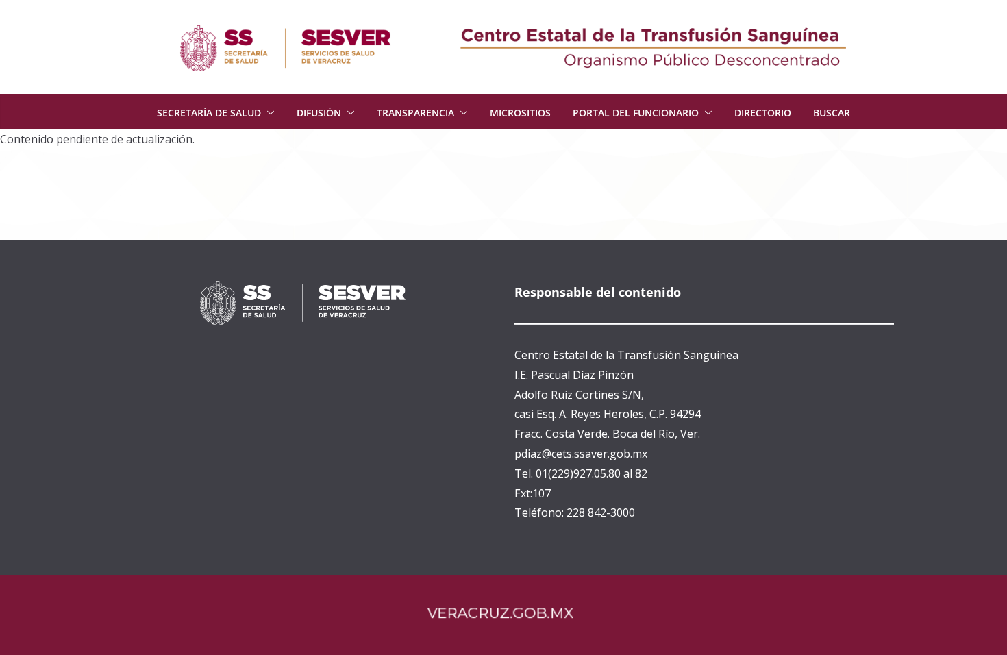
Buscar (831, 112)
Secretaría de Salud (209, 112)
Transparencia (415, 112)
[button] (268, 113)
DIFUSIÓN (319, 112)
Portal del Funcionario (636, 112)
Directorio (762, 112)
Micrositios (520, 112)
